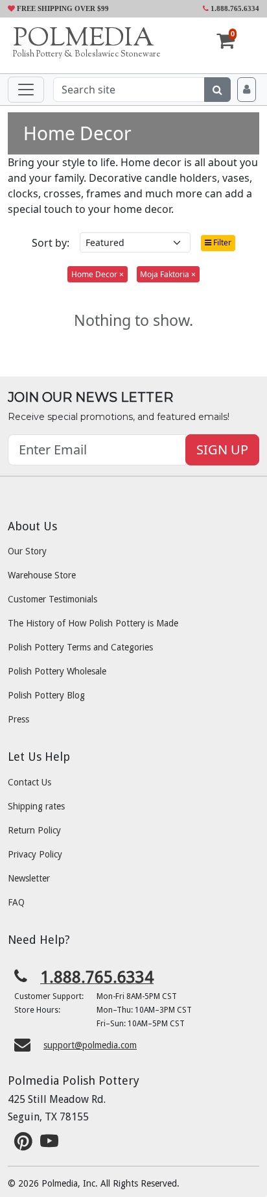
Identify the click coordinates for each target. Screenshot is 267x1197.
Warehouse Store (42, 575)
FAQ (16, 902)
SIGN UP (222, 449)
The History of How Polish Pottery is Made (93, 623)
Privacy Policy (35, 854)
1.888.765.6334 (234, 8)
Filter (221, 242)
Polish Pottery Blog (46, 695)
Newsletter (29, 878)
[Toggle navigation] (26, 90)
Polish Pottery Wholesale (57, 671)
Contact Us (29, 782)
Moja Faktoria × (168, 274)
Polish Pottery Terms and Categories (80, 647)
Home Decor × (97, 274)
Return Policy (34, 830)
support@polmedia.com (90, 1045)
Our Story (27, 551)
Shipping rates (36, 806)
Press (18, 719)
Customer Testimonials (52, 599)
